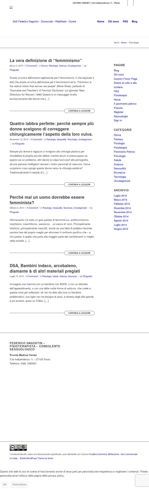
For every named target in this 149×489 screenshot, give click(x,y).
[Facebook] (124, 3)
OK (4, 484)
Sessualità (61, 139)
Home (123, 42)
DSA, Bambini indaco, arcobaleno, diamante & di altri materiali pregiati (45, 268)
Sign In (118, 120)
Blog (116, 70)
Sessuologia (121, 116)
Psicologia (53, 65)
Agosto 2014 (121, 220)
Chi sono (119, 74)
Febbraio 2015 (122, 204)
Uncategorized (74, 65)
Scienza (62, 65)
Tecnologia (72, 139)
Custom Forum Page (125, 78)
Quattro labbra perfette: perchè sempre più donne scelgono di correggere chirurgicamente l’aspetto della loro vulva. (52, 128)
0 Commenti (31, 65)
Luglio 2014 (120, 225)
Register (118, 112)
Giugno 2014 (121, 229)
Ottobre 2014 (121, 216)
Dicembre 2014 (122, 208)
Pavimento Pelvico (124, 151)
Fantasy (118, 139)
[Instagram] (130, 3)
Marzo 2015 (120, 199)
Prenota (118, 108)
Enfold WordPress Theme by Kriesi (36, 458)
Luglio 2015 (120, 195)
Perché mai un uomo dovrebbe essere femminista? (47, 199)
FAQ (116, 91)
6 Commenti (32, 276)
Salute (55, 276)
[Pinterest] (136, 3)
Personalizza (19, 484)
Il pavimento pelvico (125, 103)
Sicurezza (67, 207)
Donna (45, 65)
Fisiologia (119, 143)
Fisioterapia (120, 95)
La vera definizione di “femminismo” (46, 60)
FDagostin (14, 69)
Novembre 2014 (123, 212)
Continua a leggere (79, 110)
